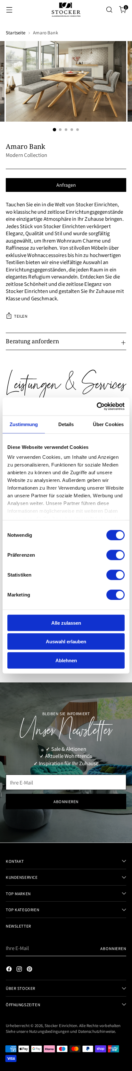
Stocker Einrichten (61, 1025)
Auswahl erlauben (66, 641)
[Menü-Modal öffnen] (9, 9)
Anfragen (66, 185)
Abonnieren (113, 948)
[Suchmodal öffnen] (109, 9)
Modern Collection (26, 154)
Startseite (15, 33)
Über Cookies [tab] (108, 424)
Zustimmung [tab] (24, 424)
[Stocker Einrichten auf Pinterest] (30, 970)
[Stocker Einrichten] (66, 10)
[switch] (115, 555)
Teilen (21, 316)
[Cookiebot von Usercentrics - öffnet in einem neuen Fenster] (97, 406)
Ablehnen (66, 660)
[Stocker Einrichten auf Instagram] (20, 970)
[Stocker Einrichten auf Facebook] (9, 970)
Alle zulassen (66, 622)
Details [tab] (66, 424)
